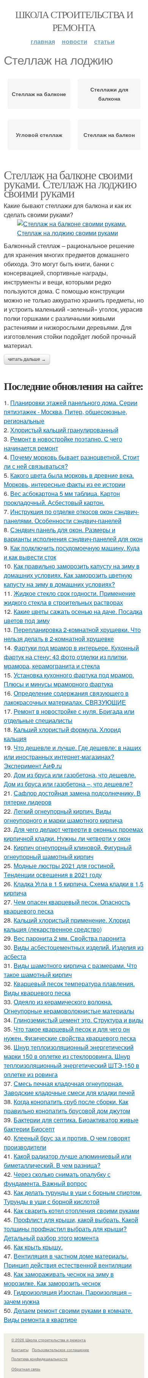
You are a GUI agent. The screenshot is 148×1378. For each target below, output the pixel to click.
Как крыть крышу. (38, 1247)
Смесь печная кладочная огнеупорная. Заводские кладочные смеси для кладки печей (69, 1088)
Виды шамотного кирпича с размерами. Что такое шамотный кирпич (70, 970)
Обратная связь (25, 1369)
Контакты (19, 1349)
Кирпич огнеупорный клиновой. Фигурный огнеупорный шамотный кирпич (68, 852)
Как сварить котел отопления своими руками (76, 1210)
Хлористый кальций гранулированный (64, 430)
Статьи (104, 41)
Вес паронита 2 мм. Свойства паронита (70, 938)
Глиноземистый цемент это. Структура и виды (78, 1020)
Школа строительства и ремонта (74, 21)
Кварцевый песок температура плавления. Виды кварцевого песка (69, 988)
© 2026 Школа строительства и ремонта (48, 1339)
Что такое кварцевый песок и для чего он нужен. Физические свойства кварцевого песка (70, 1033)
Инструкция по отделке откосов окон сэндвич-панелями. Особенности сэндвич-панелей (71, 516)
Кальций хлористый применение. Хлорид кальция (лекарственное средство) (67, 925)
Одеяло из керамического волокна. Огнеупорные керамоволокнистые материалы (69, 1006)
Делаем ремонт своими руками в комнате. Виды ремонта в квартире (68, 1315)
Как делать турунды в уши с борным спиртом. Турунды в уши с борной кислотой (73, 1197)
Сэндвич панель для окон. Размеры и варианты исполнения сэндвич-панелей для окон (73, 534)
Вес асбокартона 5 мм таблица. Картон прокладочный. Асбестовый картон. (62, 498)
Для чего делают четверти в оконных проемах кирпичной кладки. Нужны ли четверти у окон (73, 834)
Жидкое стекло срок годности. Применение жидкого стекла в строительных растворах (69, 598)
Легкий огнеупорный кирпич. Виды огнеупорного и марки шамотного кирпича (63, 816)
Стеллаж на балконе (39, 94)
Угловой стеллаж (39, 134)
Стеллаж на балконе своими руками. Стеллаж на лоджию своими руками (70, 183)
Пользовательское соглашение (60, 1349)
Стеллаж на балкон (109, 134)
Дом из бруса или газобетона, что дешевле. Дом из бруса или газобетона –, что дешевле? (70, 779)
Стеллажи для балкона (109, 93)
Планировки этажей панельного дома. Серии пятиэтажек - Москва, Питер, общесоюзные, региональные (70, 411)
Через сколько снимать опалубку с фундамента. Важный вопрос (57, 1179)
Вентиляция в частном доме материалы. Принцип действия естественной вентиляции (68, 1260)
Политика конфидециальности (39, 1358)
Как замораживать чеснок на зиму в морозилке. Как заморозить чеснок (59, 1279)
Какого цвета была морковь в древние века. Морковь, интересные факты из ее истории (69, 480)
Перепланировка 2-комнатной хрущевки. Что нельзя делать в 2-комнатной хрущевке (72, 634)
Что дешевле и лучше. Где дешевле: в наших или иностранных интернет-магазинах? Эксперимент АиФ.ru (72, 756)
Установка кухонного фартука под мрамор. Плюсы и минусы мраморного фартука (69, 679)
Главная (43, 41)
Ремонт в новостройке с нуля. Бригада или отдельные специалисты (69, 716)
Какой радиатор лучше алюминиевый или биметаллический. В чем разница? (67, 1161)
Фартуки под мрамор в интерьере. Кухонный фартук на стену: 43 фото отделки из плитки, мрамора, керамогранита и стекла (71, 656)
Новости (74, 41)
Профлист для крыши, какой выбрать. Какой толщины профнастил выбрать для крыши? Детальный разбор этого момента (71, 1228)
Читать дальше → (27, 359)
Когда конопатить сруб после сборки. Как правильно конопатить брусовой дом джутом (67, 1106)
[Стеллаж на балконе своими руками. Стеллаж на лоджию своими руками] (74, 228)
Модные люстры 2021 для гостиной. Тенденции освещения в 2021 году (59, 870)
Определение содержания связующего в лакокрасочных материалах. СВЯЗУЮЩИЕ (66, 698)
